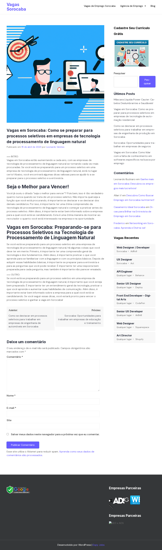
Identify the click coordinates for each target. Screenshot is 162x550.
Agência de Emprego (131, 6)
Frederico (119, 223)
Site (9, 420)
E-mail (11, 408)
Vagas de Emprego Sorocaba (99, 6)
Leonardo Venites (55, 146)
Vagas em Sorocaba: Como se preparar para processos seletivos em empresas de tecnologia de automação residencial (134, 115)
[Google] (18, 489)
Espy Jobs (99, 545)
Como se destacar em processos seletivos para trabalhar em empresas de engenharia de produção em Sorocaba (134, 131)
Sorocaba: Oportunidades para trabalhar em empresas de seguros (134, 144)
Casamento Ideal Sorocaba (129, 207)
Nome (11, 395)
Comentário (15, 356)
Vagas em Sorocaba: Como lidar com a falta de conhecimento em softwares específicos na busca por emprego (134, 158)
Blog (153, 6)
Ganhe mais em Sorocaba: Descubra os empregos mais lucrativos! (134, 184)
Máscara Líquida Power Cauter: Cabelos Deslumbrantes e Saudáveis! (134, 101)
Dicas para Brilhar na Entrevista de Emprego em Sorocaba (133, 211)
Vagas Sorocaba (16, 7)
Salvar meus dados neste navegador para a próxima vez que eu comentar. (55, 434)
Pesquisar (119, 73)
